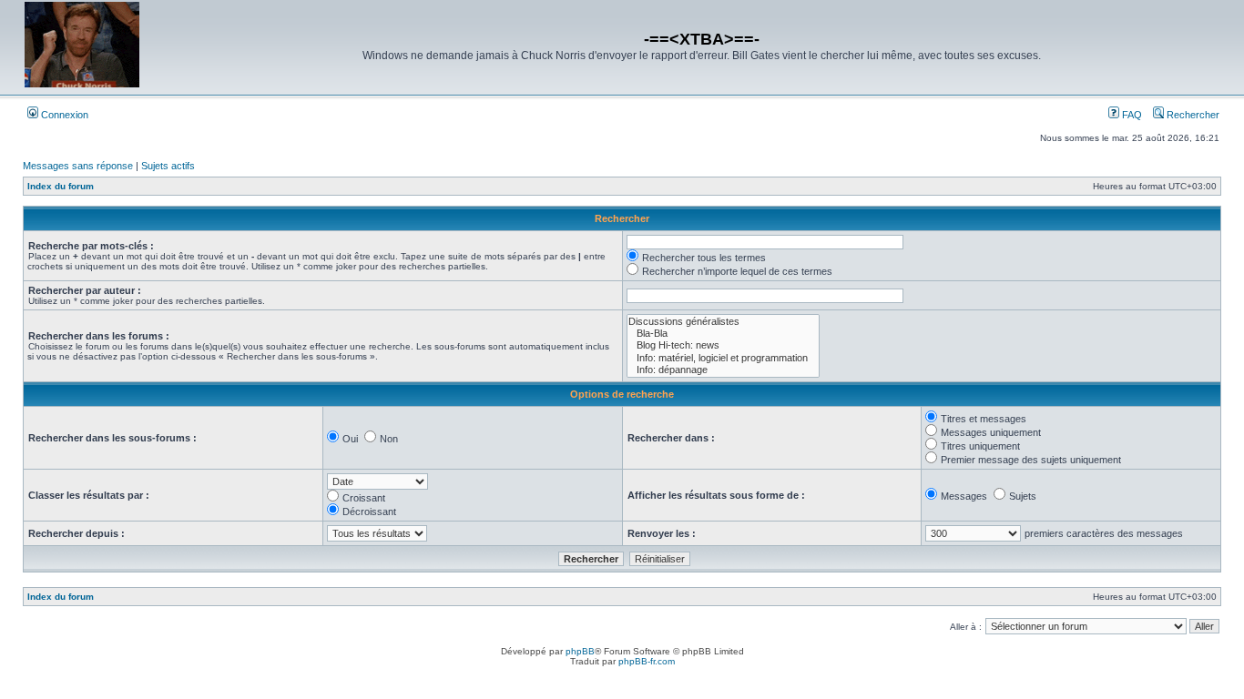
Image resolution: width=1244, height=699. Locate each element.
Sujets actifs (168, 165)
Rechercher (1191, 114)
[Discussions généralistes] (723, 322)
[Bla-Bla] (723, 333)
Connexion (63, 114)
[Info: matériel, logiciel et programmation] (723, 358)
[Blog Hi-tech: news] (723, 345)
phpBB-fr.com (646, 661)
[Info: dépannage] (723, 370)
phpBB (580, 651)
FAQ (1130, 114)
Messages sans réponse (78, 165)
